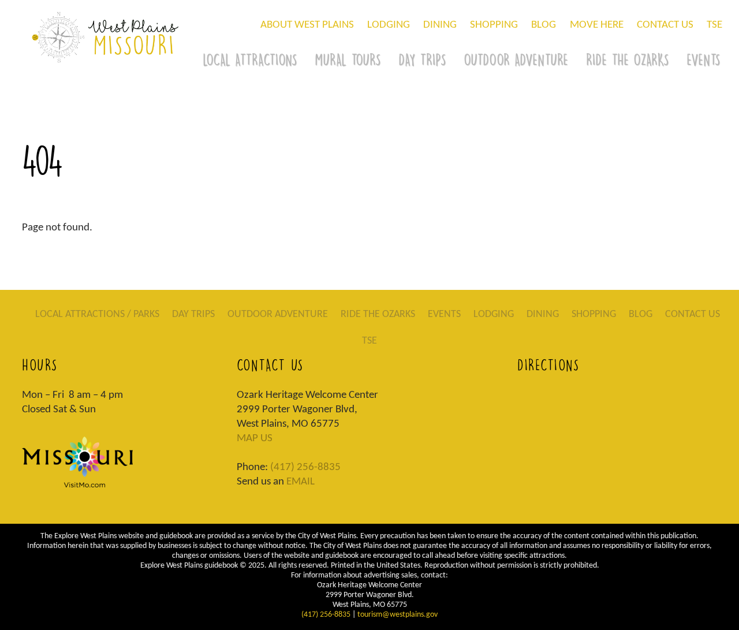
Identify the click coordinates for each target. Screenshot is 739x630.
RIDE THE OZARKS (627, 59)
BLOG (543, 25)
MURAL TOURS (347, 59)
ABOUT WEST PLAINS (307, 25)
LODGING (388, 25)
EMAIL (300, 481)
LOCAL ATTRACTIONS (250, 59)
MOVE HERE (597, 25)
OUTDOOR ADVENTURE (516, 59)
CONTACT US (665, 25)
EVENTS (444, 314)
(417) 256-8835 (305, 467)
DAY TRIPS (422, 59)
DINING (440, 25)
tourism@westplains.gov (397, 614)
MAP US (255, 438)
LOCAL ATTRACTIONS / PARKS (97, 314)
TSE (714, 25)
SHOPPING (494, 25)
